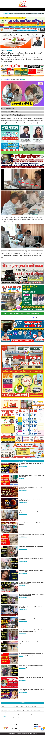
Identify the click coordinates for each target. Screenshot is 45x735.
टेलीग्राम (33, 317)
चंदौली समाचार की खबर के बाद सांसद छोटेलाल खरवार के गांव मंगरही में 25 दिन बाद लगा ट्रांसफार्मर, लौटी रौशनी (18, 706)
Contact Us (15, 728)
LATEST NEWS (22, 461)
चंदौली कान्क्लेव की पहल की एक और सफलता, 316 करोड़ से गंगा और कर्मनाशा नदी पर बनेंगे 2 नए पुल (16, 714)
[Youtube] (40, 726)
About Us (14, 724)
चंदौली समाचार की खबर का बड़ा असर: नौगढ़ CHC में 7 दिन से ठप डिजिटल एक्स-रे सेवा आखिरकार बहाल (17, 718)
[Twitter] (37, 726)
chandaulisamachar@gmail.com (17, 730)
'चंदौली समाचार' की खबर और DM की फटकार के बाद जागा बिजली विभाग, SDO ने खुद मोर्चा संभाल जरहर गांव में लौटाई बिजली (20, 710)
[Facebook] (35, 726)
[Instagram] (39, 726)
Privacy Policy (35, 733)
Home (3, 50)
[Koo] (35, 728)
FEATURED (22, 702)
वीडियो (9, 50)
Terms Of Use (29, 733)
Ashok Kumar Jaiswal (6, 79)
